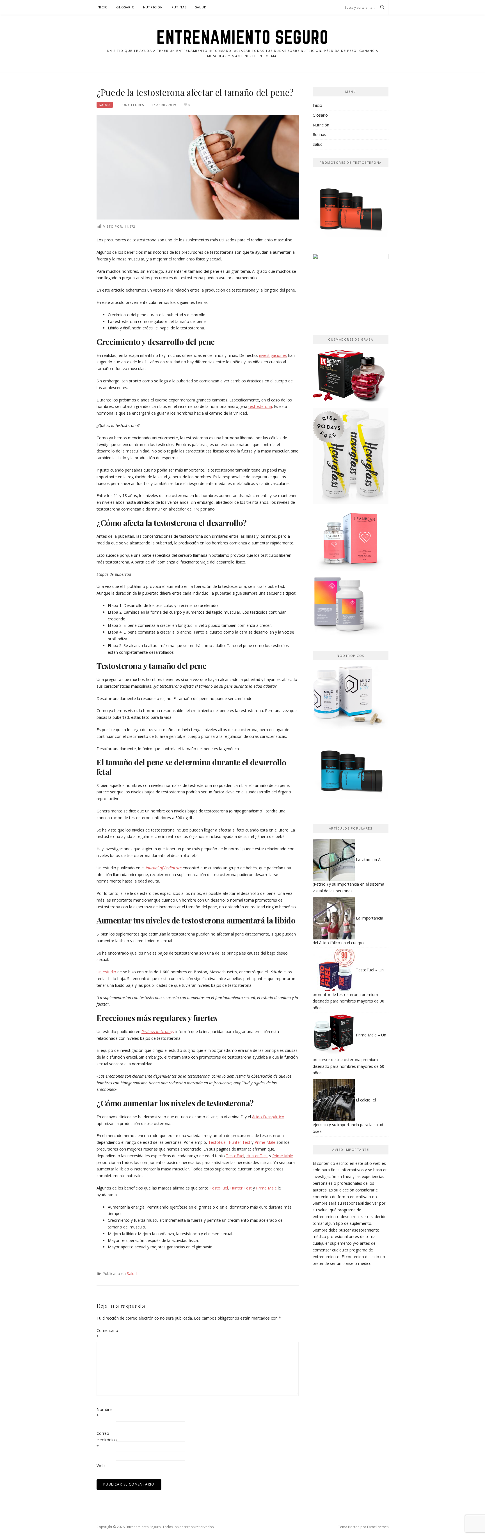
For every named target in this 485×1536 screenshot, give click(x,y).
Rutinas (179, 7)
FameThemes (377, 1527)
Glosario (125, 7)
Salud (201, 7)
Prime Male (265, 1142)
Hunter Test (239, 1142)
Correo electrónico (106, 1440)
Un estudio (106, 971)
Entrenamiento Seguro (242, 37)
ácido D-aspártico (268, 1116)
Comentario (106, 1334)
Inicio (102, 7)
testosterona (260, 406)
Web (101, 1465)
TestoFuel (217, 1142)
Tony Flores (132, 105)
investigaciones (273, 355)
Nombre (104, 1413)
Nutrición (153, 7)
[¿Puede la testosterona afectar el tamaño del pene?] (198, 166)
